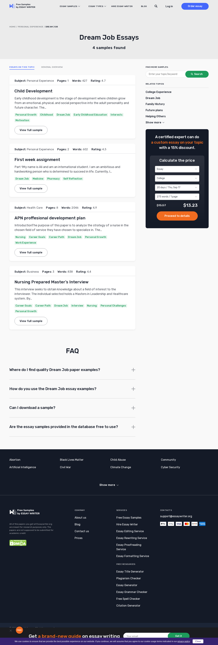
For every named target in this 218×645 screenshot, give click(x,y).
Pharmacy (53, 178)
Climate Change (120, 467)
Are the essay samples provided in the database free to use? (63, 426)
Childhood (46, 114)
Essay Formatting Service (132, 556)
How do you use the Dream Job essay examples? (52, 388)
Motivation (22, 120)
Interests (116, 114)
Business (33, 271)
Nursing (20, 237)
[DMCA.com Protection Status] (17, 545)
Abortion (14, 459)
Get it (178, 636)
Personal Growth (25, 114)
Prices (78, 538)
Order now (177, 215)
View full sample (31, 130)
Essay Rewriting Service (131, 538)
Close (198, 641)
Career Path (56, 237)
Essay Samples (68, 6)
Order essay (195, 6)
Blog (144, 6)
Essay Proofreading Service (128, 547)
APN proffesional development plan (49, 218)
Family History (155, 104)
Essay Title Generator (130, 571)
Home (12, 27)
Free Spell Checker (128, 598)
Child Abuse (118, 459)
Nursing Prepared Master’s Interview (51, 282)
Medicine (38, 178)
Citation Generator (128, 605)
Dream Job (63, 114)
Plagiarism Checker (128, 578)
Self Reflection (72, 178)
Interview (77, 305)
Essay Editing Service (130, 531)
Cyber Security (170, 467)
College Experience (159, 92)
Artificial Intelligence (22, 467)
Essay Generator (126, 585)
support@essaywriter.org (176, 516)
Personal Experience (30, 27)
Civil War (65, 467)
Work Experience (25, 242)
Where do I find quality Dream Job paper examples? (54, 369)
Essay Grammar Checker (131, 592)
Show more (107, 485)
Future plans (154, 110)
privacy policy (183, 641)
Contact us (82, 531)
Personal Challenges (113, 305)
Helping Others (156, 116)
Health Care (35, 207)
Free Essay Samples (128, 517)
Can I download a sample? (32, 407)
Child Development (33, 91)
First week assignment (37, 159)
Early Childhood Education (90, 114)
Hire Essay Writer (122, 6)
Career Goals (37, 237)
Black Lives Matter (71, 459)
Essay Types (96, 6)
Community (168, 459)
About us (80, 517)
